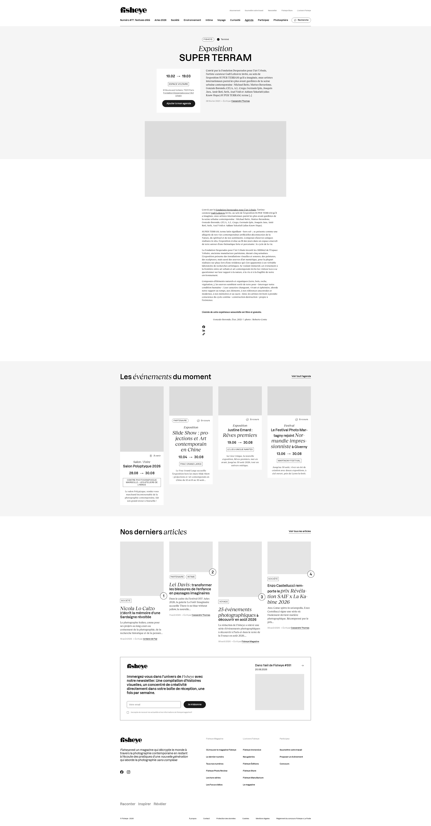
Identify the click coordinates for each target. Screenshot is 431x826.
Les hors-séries (213, 778)
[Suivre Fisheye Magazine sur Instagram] (128, 772)
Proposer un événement (291, 757)
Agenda (249, 20)
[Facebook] (240, 327)
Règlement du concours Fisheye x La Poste (293, 818)
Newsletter (272, 10)
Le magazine (249, 785)
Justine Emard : (240, 433)
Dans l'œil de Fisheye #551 (273, 665)
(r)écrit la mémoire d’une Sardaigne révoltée (140, 612)
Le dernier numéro (215, 757)
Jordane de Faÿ (150, 639)
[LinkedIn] (240, 330)
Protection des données (226, 818)
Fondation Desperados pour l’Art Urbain (236, 209)
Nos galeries (249, 757)
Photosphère (281, 20)
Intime (209, 20)
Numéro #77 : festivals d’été (135, 20)
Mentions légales (263, 818)
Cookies (245, 818)
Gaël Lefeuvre (218, 212)
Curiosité (235, 20)
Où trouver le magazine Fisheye (221, 750)
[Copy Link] (240, 334)
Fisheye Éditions (251, 764)
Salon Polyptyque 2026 (142, 466)
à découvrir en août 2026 (238, 614)
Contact (206, 818)
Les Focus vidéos (214, 785)
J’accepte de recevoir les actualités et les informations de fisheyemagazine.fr (161, 712)
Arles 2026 (160, 20)
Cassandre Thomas (240, 101)
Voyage (221, 20)
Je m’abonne (194, 704)
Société (175, 20)
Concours (284, 764)
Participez (263, 20)
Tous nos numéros (214, 764)
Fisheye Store (286, 10)
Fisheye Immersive (252, 750)
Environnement (192, 20)
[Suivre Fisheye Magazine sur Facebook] (121, 772)
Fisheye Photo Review (216, 771)
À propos (192, 818)
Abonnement (235, 10)
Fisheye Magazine (250, 641)
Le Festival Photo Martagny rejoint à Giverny (289, 439)
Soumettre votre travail (254, 10)
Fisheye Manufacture (253, 778)
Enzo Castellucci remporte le (287, 594)
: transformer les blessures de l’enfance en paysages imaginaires (190, 588)
